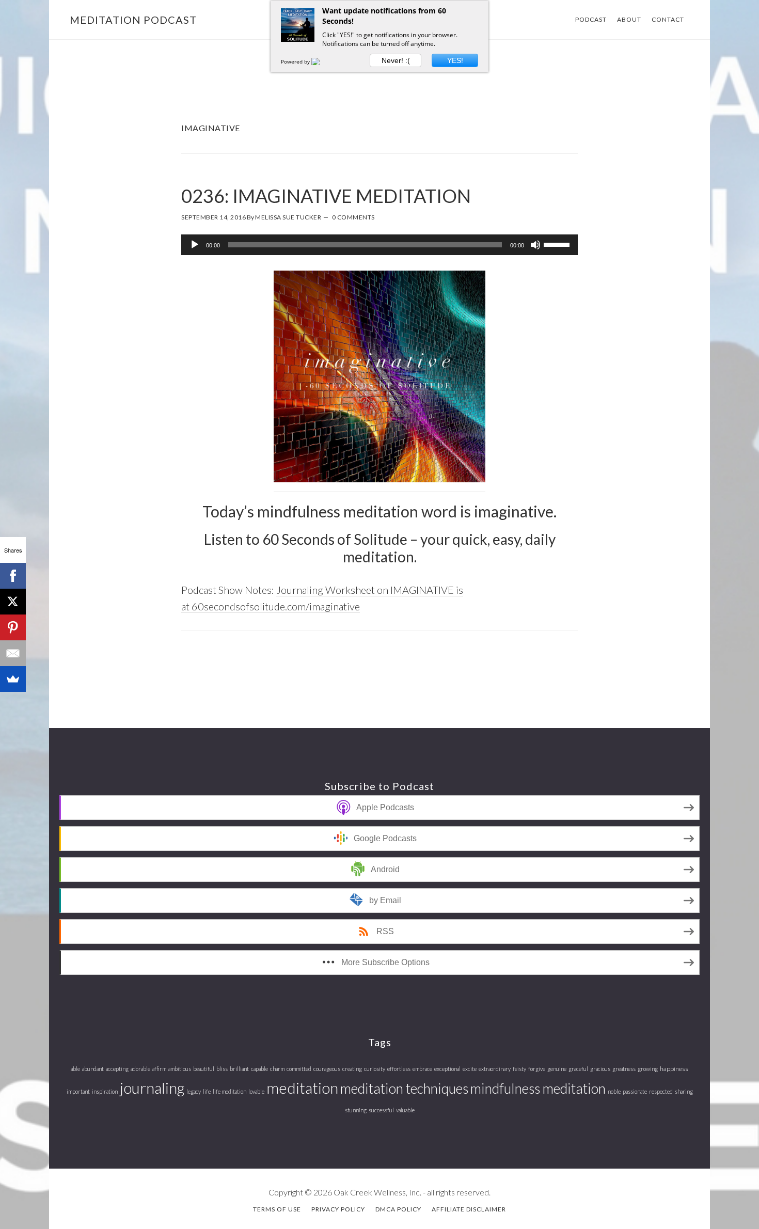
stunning (356, 1110)
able (75, 1068)
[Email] (13, 653)
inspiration (105, 1091)
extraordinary (495, 1068)
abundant (93, 1068)
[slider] (558, 243)
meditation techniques (404, 1088)
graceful (578, 1068)
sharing (684, 1091)
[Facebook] (13, 576)
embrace (422, 1068)
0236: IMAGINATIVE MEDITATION (326, 195)
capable (259, 1068)
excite (470, 1068)
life (207, 1091)
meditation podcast (133, 19)
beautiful (203, 1068)
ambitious (179, 1068)
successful (381, 1110)
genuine (556, 1068)
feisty (519, 1068)
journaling (152, 1088)
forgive (536, 1068)
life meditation (229, 1091)
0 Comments (353, 217)
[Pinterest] (13, 627)
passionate (635, 1091)
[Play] (194, 245)
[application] (379, 244)
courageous (326, 1068)
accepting (117, 1068)
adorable (140, 1068)
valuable (405, 1110)
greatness (624, 1068)
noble (614, 1091)
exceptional (447, 1068)
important (78, 1091)
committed (299, 1068)
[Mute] (535, 245)
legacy (193, 1091)
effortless (398, 1068)
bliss (222, 1068)
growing (648, 1068)
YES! (455, 60)
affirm (159, 1068)
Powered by (296, 61)
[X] (13, 602)
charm (277, 1068)
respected (661, 1091)
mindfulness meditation (538, 1088)
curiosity (374, 1068)
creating (352, 1068)
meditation (302, 1088)
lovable (256, 1091)
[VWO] (321, 61)
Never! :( (396, 60)
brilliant (239, 1068)
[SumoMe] (13, 679)
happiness (674, 1069)
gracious (600, 1068)
